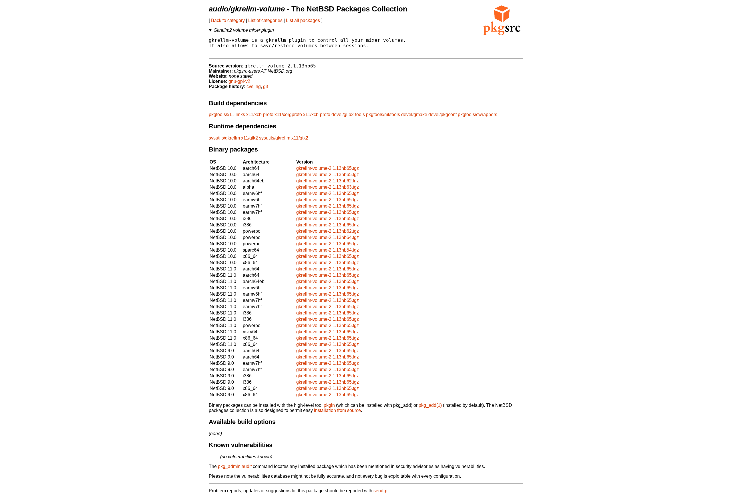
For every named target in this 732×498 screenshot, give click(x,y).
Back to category (228, 20)
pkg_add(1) (430, 405)
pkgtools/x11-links (227, 114)
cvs (249, 86)
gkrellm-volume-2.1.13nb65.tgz (327, 168)
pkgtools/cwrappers (477, 114)
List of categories (265, 20)
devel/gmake (414, 114)
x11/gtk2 (249, 138)
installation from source (337, 410)
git (265, 86)
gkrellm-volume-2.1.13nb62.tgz (327, 180)
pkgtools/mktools (383, 114)
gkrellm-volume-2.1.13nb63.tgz (327, 187)
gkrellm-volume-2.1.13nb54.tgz (327, 250)
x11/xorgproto (288, 114)
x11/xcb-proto (259, 114)
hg (258, 86)
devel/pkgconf (442, 114)
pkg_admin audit (235, 466)
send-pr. (381, 490)
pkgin (329, 405)
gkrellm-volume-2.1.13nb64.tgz (327, 237)
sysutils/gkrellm (224, 138)
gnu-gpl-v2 (239, 81)
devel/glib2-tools (348, 114)
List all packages (303, 20)
